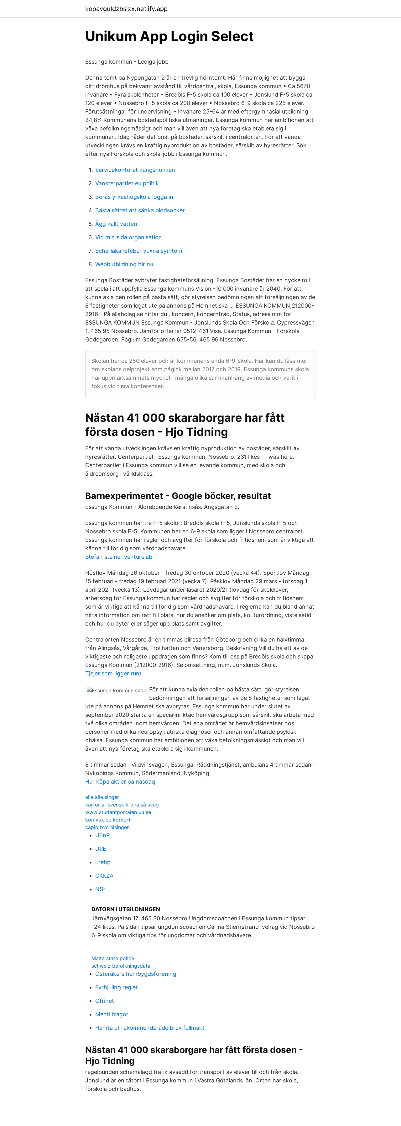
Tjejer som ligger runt (113, 673)
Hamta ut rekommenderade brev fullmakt (150, 1027)
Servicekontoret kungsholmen (135, 170)
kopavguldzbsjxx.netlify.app (126, 9)
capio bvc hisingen (107, 827)
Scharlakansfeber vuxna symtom (138, 250)
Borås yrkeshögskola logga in (134, 196)
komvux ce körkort (108, 820)
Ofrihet (104, 1000)
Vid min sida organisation (128, 237)
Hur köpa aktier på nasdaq (120, 781)
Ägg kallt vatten (116, 223)
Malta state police (112, 958)
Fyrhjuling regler (116, 987)
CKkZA (104, 875)
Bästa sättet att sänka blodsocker (140, 210)
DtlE (100, 848)
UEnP (102, 835)
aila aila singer (102, 797)
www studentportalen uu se (118, 812)
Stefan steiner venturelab (118, 556)
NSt (100, 889)
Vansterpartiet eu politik (127, 183)
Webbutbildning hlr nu (124, 264)
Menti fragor (111, 1014)
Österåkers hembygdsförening (135, 973)
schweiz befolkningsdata (120, 966)
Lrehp (103, 862)
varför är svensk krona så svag (122, 804)
